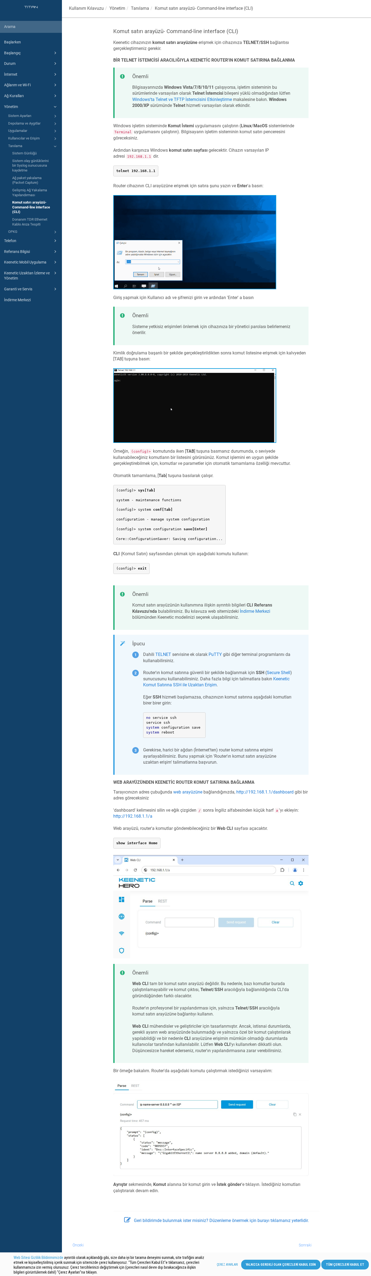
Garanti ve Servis (18, 289)
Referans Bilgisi (17, 251)
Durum (9, 63)
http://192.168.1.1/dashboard (265, 792)
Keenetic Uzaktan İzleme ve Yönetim (27, 276)
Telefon (10, 241)
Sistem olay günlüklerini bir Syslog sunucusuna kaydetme (30, 165)
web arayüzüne (187, 792)
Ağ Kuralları (14, 96)
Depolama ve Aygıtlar (24, 123)
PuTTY (215, 654)
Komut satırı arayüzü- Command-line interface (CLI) (31, 207)
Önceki (78, 1245)
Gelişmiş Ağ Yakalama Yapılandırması (29, 192)
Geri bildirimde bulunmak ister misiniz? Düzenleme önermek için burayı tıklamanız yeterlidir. (221, 1220)
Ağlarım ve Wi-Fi (17, 85)
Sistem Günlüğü (24, 153)
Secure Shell (278, 672)
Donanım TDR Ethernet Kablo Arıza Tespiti (29, 221)
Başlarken (12, 42)
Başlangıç (12, 53)
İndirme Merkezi (17, 300)
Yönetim (11, 106)
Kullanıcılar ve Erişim (24, 138)
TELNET (163, 654)
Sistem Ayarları (19, 116)
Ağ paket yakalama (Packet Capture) (27, 180)
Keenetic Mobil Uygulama (25, 262)
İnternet (10, 74)
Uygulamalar (17, 131)
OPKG (12, 232)
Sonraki (305, 1245)
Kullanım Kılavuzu (86, 8)
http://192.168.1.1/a (132, 816)
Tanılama (15, 146)
